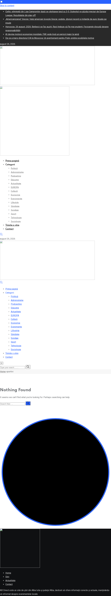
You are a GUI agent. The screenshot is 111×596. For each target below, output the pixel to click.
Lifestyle (15, 203)
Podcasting (16, 176)
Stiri (7, 576)
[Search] (1, 235)
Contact (9, 229)
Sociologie (16, 221)
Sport (13, 214)
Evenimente (16, 199)
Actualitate (16, 184)
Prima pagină (12, 161)
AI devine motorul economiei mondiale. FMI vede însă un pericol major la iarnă (42, 34)
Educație (15, 180)
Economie (15, 195)
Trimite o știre (12, 225)
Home (3, 371)
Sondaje (15, 210)
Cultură (14, 191)
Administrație (17, 172)
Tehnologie (16, 218)
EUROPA (15, 187)
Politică (14, 168)
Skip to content (7, 5)
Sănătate (15, 206)
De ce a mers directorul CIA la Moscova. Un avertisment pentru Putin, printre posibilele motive (49, 38)
